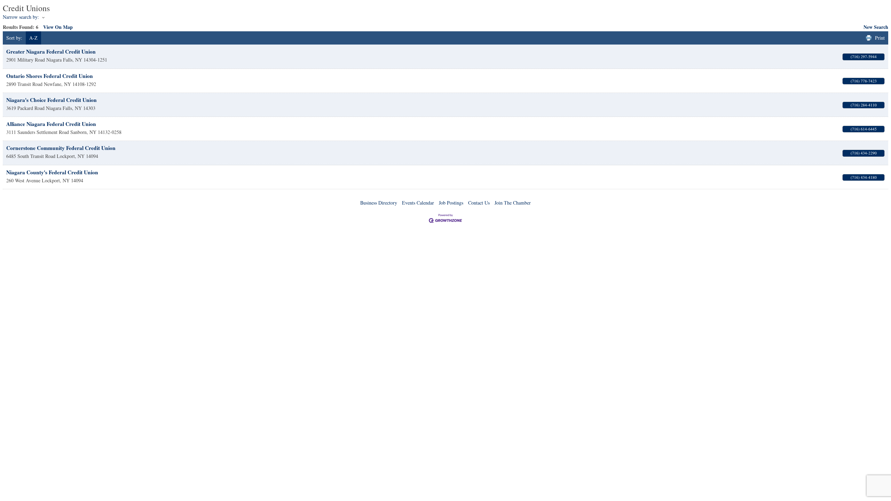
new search (876, 27)
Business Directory (378, 202)
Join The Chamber (513, 202)
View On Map (58, 27)
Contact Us (479, 202)
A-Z (33, 37)
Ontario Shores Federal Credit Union (49, 76)
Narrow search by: (21, 17)
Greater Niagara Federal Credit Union (51, 51)
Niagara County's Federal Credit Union (52, 172)
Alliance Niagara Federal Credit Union (51, 124)
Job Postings (451, 202)
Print (880, 37)
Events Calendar (418, 202)
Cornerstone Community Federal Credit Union (61, 148)
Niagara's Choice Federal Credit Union (51, 100)
